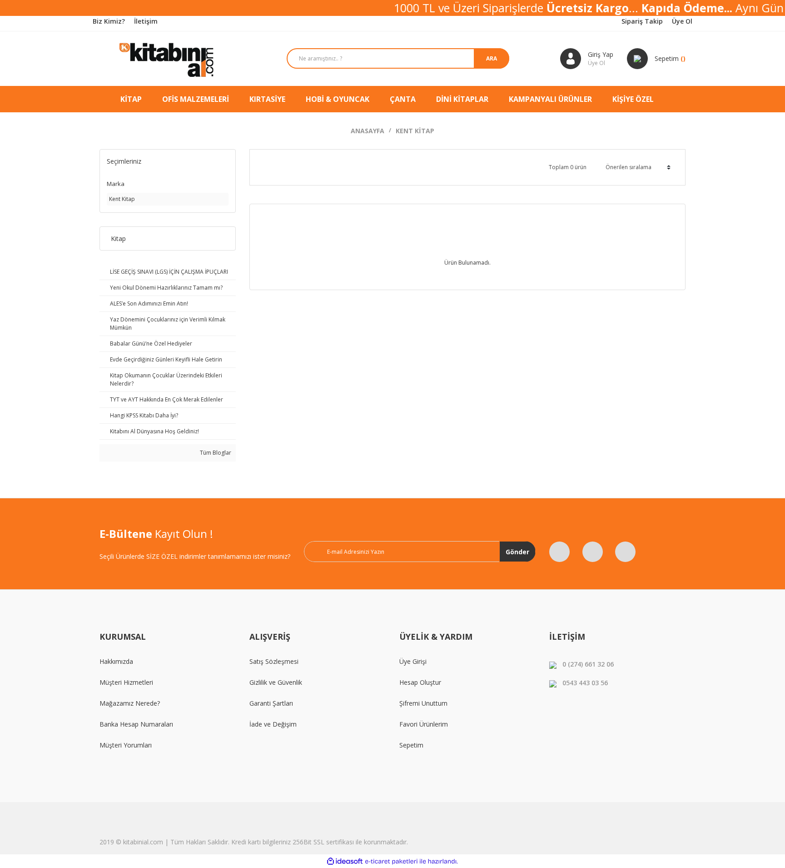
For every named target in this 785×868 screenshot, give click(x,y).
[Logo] (167, 58)
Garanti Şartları (271, 703)
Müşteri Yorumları (125, 745)
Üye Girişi (413, 661)
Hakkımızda (116, 661)
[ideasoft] (345, 861)
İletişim (146, 21)
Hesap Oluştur (420, 682)
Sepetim (411, 745)
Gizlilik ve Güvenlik (275, 682)
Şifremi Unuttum (423, 703)
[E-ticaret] (391, 861)
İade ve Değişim (273, 724)
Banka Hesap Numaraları (136, 724)
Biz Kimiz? (109, 21)
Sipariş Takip (642, 21)
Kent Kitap (415, 130)
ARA (491, 58)
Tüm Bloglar (215, 453)
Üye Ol (682, 21)
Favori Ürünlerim (423, 724)
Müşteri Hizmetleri (126, 682)
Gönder (517, 551)
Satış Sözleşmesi (273, 661)
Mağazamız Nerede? (129, 703)
